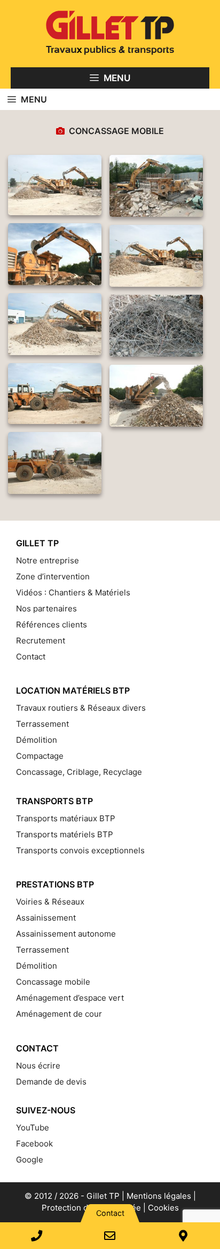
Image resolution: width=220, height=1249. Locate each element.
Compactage (40, 756)
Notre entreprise (47, 560)
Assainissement (46, 918)
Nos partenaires (46, 608)
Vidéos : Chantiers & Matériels (73, 592)
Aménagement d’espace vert (70, 998)
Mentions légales (159, 1196)
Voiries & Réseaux (50, 902)
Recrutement (40, 640)
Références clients (51, 624)
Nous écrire (38, 1066)
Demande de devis (51, 1082)
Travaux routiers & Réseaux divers (81, 708)
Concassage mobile (53, 982)
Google (29, 1159)
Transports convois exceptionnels (80, 850)
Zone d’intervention (53, 576)
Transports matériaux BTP (65, 818)
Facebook (34, 1143)
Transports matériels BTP (64, 834)
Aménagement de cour (59, 1014)
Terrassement (42, 724)
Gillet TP (103, 1196)
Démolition (36, 740)
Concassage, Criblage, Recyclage (79, 772)
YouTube (32, 1127)
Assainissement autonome (66, 934)
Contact (30, 656)
